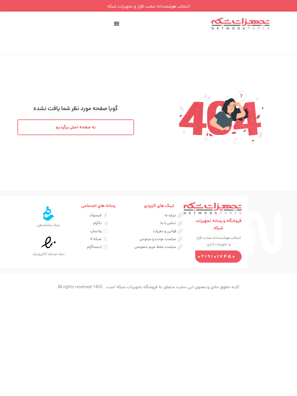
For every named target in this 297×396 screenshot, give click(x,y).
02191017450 (217, 256)
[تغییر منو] (116, 23)
